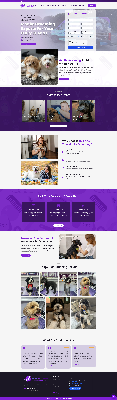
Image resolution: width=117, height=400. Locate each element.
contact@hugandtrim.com (77, 383)
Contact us (81, 5)
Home (42, 5)
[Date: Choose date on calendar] (79, 33)
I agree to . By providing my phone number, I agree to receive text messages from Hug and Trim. (81, 37)
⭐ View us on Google (75, 388)
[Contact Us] (114, 396)
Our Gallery (64, 5)
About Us (48, 5)
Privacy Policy (76, 36)
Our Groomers (73, 5)
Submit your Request (81, 47)
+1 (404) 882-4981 (75, 381)
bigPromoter (69, 398)
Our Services (55, 5)
